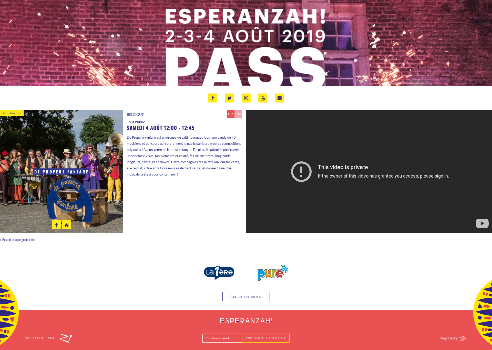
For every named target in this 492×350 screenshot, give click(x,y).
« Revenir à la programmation (18, 239)
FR (230, 114)
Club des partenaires (246, 296)
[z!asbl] (66, 338)
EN (238, 114)
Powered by (449, 338)
